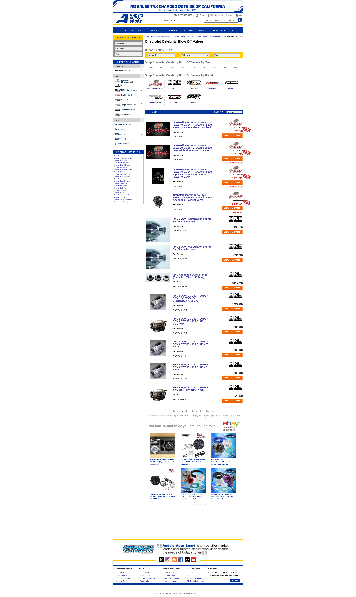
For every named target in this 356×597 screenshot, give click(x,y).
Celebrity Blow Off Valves (122, 165)
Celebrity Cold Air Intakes (122, 181)
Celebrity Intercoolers (121, 163)
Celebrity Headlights (120, 183)
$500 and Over (122, 144)
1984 (172, 67)
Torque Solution (129, 105)
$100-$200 (120, 129)
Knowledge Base (170, 581)
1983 (161, 67)
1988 (214, 67)
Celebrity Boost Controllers (123, 169)
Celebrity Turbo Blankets (122, 176)
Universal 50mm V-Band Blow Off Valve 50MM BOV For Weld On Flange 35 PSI (193, 462)
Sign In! (172, 20)
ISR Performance (129, 90)
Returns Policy (121, 575)
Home (147, 36)
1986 (193, 67)
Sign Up (235, 581)
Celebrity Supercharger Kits (123, 158)
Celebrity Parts (119, 156)
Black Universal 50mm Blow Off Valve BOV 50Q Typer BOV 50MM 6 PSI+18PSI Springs (162, 496)
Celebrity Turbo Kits (120, 160)
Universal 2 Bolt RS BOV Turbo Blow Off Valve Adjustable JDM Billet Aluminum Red (192, 496)
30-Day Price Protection (149, 578)
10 (208, 411)
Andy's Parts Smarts (222, 15)
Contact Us (120, 572)
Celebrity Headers (120, 190)
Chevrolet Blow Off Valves (198, 36)
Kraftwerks (126, 95)
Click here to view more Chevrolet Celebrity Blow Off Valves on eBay (194, 505)
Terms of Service (122, 581)
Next (212, 411)
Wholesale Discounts (195, 581)
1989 (225, 67)
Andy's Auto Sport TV (172, 572)
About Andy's (145, 572)
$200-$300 (120, 134)
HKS (124, 85)
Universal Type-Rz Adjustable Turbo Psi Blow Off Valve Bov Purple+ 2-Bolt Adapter (222, 496)
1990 (235, 67)
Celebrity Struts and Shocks (123, 195)
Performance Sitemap (121, 202)
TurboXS (125, 115)
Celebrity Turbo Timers (121, 172)
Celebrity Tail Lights (120, 185)
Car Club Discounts (194, 578)
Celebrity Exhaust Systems (123, 179)
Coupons (190, 572)
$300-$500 (120, 139)
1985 (183, 67)
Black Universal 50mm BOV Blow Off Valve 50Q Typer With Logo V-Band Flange (162, 462)
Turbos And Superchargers (161, 36)
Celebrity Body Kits (120, 188)
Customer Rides (170, 575)
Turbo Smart (128, 110)
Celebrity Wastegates (121, 167)
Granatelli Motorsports (127, 81)
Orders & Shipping (123, 578)
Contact (203, 15)
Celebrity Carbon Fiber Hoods (124, 199)
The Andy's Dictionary (172, 578)
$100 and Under (123, 124)
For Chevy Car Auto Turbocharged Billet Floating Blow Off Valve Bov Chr (221, 462)
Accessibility (144, 581)
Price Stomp (191, 575)
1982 (151, 67)
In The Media (145, 575)
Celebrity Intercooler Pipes (122, 174)
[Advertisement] (128, 248)
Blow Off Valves (180, 36)
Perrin (124, 100)
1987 (204, 67)
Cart (240, 15)
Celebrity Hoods (119, 192)
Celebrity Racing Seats (121, 197)
